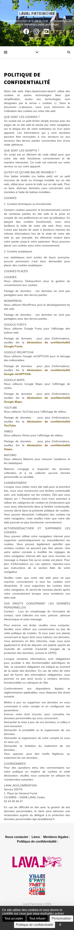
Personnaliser (61, 918)
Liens (36, 837)
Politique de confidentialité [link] (34, 924)
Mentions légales (55, 837)
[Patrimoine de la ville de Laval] (37, 13)
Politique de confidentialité (37, 841)
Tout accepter (13, 918)
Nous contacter (16, 837)
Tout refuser (37, 918)
